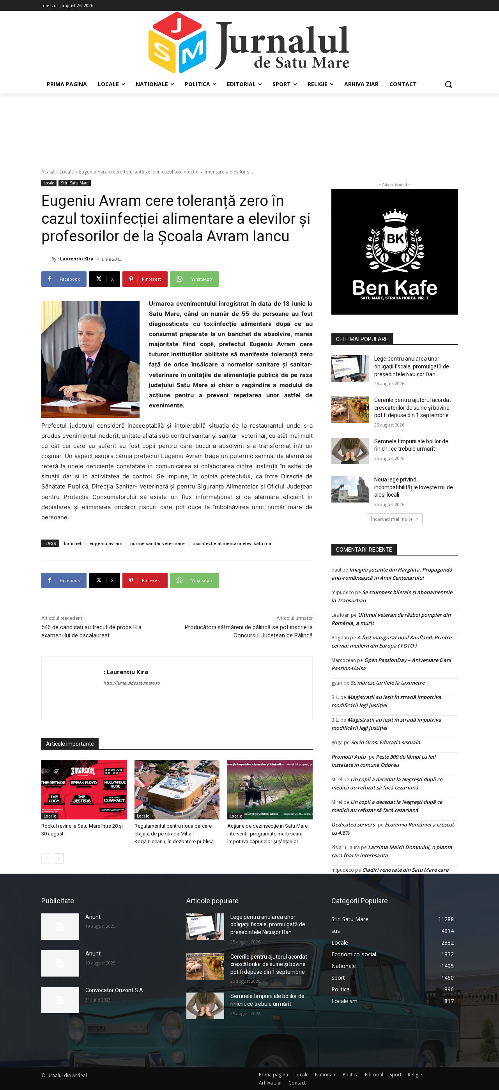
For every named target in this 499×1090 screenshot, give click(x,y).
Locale (67, 171)
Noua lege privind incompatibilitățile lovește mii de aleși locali (413, 487)
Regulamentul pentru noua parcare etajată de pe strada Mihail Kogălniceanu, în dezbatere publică (174, 833)
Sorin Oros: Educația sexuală (385, 742)
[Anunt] (60, 926)
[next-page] (59, 858)
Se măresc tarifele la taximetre (387, 682)
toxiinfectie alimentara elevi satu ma (232, 543)
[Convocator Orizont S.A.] (60, 1000)
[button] (448, 84)
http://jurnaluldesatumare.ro (132, 683)
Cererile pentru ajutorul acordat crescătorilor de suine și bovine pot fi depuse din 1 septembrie (412, 407)
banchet (72, 543)
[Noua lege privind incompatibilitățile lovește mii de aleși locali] (350, 489)
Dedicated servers (353, 824)
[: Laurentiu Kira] (46, 259)
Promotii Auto (348, 756)
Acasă (48, 171)
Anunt (93, 917)
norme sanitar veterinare (157, 543)
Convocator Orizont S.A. (114, 990)
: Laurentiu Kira (76, 259)
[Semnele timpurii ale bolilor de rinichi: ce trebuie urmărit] (350, 451)
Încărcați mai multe (392, 519)
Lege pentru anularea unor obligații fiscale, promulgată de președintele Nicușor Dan (411, 366)
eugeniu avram (105, 543)
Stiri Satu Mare (74, 183)
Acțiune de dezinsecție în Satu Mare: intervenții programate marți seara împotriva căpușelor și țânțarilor (268, 833)
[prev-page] (46, 858)
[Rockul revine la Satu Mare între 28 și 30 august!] (84, 789)
